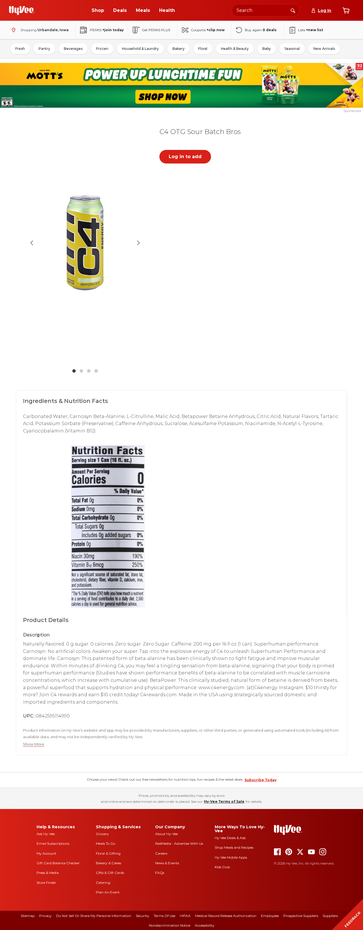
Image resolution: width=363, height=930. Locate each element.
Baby (266, 48)
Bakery (178, 48)
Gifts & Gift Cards (110, 872)
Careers (161, 853)
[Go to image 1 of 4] (74, 371)
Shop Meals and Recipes (234, 847)
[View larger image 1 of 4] (85, 243)
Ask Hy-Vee (46, 834)
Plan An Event (108, 892)
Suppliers (330, 916)
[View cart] (346, 10)
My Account (46, 853)
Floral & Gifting (108, 853)
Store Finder (46, 882)
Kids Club (222, 867)
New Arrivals (324, 48)
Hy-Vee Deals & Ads (230, 838)
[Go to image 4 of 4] (96, 371)
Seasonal (292, 48)
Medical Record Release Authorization (225, 916)
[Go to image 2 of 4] (81, 371)
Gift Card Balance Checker (58, 863)
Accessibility (204, 925)
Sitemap (28, 916)
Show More (33, 744)
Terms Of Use (164, 916)
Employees (270, 916)
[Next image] (138, 242)
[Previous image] (31, 242)
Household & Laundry (140, 48)
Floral (202, 48)
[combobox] (266, 10)
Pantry (44, 48)
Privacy (45, 916)
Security (142, 916)
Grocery (102, 834)
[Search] (293, 10)
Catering (103, 882)
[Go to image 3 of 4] (88, 371)
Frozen (102, 48)
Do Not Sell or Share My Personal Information (93, 916)
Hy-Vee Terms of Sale (224, 801)
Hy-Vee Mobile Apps (231, 857)
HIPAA (185, 916)
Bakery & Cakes (108, 863)
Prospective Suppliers (300, 916)
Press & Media (48, 872)
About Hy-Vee (166, 834)
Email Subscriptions (53, 843)
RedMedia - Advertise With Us (179, 843)
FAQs (159, 872)
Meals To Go (105, 843)
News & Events (167, 863)
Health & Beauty (235, 48)
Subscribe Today (260, 780)
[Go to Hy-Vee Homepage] (22, 10)
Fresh (20, 48)
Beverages (73, 48)
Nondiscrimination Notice (169, 925)
